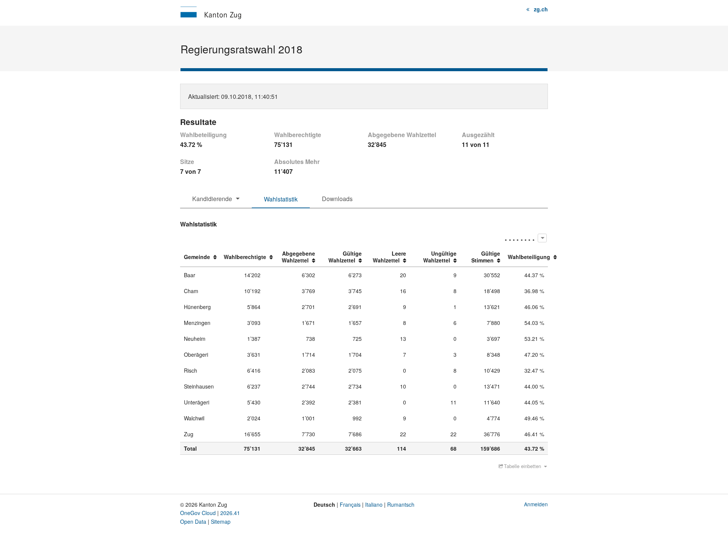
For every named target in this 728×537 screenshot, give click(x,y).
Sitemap (221, 521)
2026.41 (230, 513)
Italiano (374, 504)
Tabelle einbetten (522, 466)
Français (350, 504)
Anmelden (536, 504)
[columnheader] (200, 257)
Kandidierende (212, 198)
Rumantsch (400, 504)
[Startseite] (211, 12)
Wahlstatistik (281, 199)
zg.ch (541, 9)
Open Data (193, 521)
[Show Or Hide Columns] (542, 238)
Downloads (337, 198)
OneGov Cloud (198, 513)
